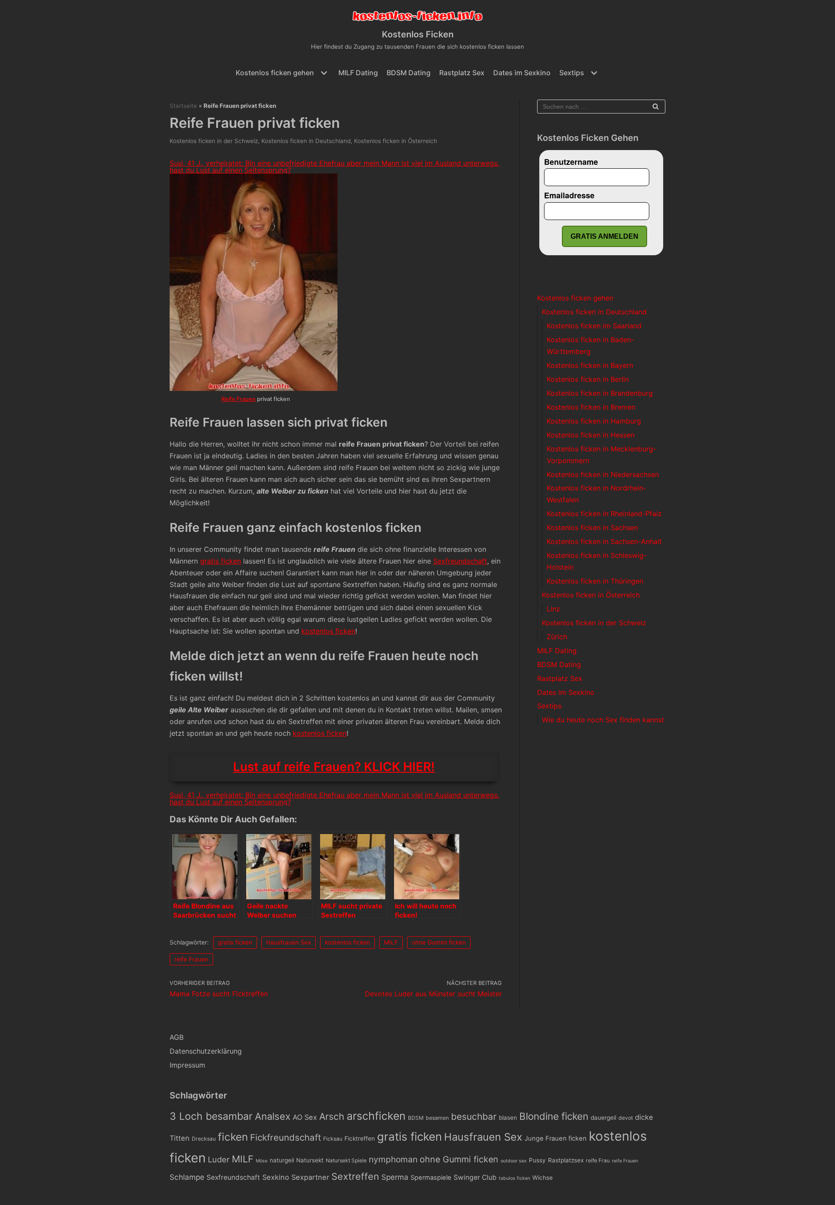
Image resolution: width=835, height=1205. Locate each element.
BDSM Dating (409, 72)
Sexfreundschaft (460, 561)
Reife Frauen (238, 399)
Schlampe (187, 1177)
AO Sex (305, 1117)
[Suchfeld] (655, 106)
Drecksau (204, 1138)
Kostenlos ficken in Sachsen (592, 527)
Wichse (542, 1177)
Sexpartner (310, 1177)
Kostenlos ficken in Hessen (591, 435)
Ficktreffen (359, 1138)
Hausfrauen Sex (288, 942)
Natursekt (310, 1160)
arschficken (376, 1115)
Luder (219, 1159)
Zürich (557, 636)
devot (625, 1118)
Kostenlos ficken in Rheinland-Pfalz (604, 513)
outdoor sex (514, 1161)
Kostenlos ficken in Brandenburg (600, 393)
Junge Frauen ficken (555, 1138)
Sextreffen (355, 1176)
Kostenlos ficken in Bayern (590, 365)
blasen (508, 1117)
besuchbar (474, 1116)
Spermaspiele (431, 1178)
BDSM (416, 1118)
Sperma (394, 1177)
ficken (233, 1137)
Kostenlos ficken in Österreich (395, 140)
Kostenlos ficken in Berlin (588, 379)
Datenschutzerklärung (206, 1051)
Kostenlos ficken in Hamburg (594, 421)
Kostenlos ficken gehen (575, 298)
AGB (177, 1037)
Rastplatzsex (566, 1160)
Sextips (549, 705)
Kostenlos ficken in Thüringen (595, 581)
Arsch (331, 1116)
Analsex (273, 1116)
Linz (553, 608)
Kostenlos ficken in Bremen (591, 407)
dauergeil (603, 1117)
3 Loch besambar (211, 1116)
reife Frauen (191, 959)
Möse (261, 1161)
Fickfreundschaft (285, 1137)
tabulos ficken (514, 1178)
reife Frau (598, 1160)
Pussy (537, 1160)
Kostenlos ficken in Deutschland (306, 140)
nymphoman (393, 1159)
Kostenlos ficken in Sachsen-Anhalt (604, 541)
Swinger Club (475, 1177)
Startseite (183, 105)
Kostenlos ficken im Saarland (594, 325)
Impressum (187, 1065)
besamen (437, 1118)
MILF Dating (358, 72)
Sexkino (275, 1177)
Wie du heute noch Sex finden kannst (603, 719)
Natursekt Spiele (346, 1160)
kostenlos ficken (328, 631)
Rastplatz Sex (461, 72)
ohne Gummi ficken (439, 942)
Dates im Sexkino (522, 72)
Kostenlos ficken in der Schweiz (214, 140)
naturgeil (282, 1160)
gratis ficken (220, 561)
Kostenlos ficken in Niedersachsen (603, 474)
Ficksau (332, 1138)
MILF (391, 942)
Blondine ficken (553, 1116)
